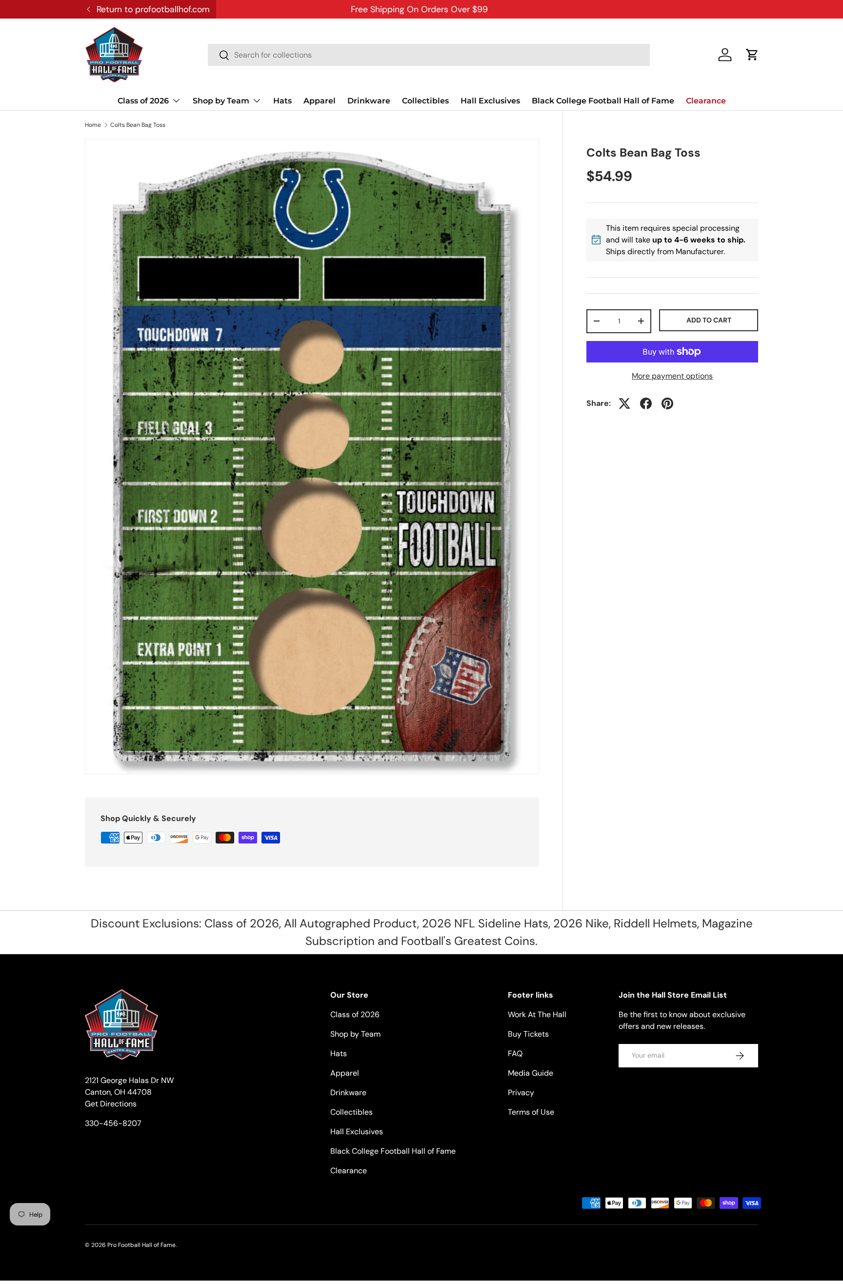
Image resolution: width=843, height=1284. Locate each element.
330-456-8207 (113, 1123)
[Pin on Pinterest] (667, 403)
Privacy (521, 1092)
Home (93, 125)
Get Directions (111, 1104)
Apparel (319, 100)
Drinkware (368, 100)
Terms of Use (531, 1112)
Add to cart (708, 320)
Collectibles (425, 100)
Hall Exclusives (490, 100)
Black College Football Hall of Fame (603, 100)
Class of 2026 (143, 100)
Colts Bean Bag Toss (137, 125)
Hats (282, 100)
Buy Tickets (528, 1034)
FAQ (515, 1053)
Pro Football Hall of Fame (141, 1245)
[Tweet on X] (624, 403)
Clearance (706, 100)
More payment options (672, 376)
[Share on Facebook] (646, 403)
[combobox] (429, 55)
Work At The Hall (537, 1014)
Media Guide (530, 1073)
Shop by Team (221, 100)
